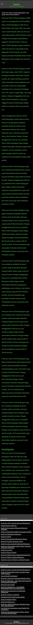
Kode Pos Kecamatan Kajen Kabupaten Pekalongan (13, 591)
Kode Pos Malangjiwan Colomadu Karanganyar (16, 555)
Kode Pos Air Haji (6, 550)
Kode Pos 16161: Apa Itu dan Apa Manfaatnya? (15, 523)
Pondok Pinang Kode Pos (9, 525)
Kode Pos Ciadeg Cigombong (10, 594)
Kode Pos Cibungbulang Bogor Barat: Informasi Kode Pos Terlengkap (16, 546)
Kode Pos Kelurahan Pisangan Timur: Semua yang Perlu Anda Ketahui (15, 612)
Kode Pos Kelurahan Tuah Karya (11, 534)
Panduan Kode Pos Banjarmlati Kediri (13, 597)
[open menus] (1, 4)
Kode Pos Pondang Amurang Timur (12, 541)
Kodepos (16, 4)
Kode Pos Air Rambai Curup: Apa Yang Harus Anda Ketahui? (15, 572)
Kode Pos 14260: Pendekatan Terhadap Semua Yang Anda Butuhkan (15, 604)
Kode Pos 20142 (6, 536)
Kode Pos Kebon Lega (8, 602)
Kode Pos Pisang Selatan (8, 552)
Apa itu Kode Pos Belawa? (9, 576)
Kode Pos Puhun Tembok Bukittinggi (12, 557)
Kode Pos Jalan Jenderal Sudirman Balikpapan (15, 544)
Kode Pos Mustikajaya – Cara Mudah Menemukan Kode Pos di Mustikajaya (13, 587)
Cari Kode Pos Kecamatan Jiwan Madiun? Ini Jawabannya (15, 608)
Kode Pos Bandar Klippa (8, 599)
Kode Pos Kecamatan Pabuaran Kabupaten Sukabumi (14, 528)
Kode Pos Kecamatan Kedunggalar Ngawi (14, 539)
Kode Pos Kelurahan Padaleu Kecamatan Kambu (16, 532)
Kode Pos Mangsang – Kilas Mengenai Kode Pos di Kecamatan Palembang (16, 581)
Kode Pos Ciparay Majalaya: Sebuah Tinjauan (15, 560)
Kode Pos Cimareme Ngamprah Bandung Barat (15, 578)
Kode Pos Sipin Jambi (8, 584)
